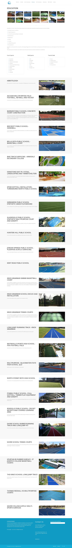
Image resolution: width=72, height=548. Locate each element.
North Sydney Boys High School (21, 378)
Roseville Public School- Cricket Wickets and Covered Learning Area (21, 410)
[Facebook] (62, 546)
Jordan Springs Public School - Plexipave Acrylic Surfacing (20, 249)
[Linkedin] (64, 546)
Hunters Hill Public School (19, 233)
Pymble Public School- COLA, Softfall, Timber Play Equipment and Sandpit (21, 395)
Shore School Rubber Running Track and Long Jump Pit (20, 424)
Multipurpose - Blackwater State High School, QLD (21, 364)
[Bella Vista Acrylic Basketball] (28, 14)
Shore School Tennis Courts (19, 442)
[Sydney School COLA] (19, 14)
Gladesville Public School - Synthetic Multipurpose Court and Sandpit (20, 219)
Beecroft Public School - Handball (18, 127)
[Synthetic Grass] (36, 14)
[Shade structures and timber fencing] (52, 20)
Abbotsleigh (12, 81)
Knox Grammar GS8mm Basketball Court (22, 279)
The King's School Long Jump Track (22, 474)
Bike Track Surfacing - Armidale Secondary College (21, 157)
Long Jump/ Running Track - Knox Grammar (21, 328)
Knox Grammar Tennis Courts (20, 312)
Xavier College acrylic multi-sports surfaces (20, 507)
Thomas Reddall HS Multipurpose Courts (21, 492)
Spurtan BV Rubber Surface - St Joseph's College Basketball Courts (20, 461)
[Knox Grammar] (44, 14)
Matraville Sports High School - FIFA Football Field (21, 345)
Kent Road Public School (18, 263)
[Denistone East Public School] (28, 20)
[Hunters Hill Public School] (52, 14)
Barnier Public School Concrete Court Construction (21, 112)
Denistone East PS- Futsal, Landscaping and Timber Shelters (22, 173)
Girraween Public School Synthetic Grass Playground (19, 203)
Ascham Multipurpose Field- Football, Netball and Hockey (20, 97)
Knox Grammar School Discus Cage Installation (22, 295)
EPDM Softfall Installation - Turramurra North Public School (22, 188)
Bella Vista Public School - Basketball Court (18, 142)
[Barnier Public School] (61, 20)
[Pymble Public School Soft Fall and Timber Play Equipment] (11, 14)
